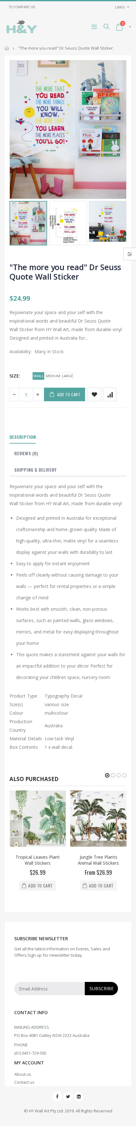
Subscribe (102, 988)
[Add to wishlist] (94, 394)
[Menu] (94, 26)
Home (7, 48)
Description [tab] (22, 436)
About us (22, 1074)
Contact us (24, 1082)
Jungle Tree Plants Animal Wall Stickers (98, 860)
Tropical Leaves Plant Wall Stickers (37, 860)
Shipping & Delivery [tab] (35, 469)
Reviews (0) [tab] (26, 453)
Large (67, 375)
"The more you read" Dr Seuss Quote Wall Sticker (65, 272)
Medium (53, 375)
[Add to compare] (110, 394)
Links (120, 7)
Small (38, 375)
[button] (107, 775)
